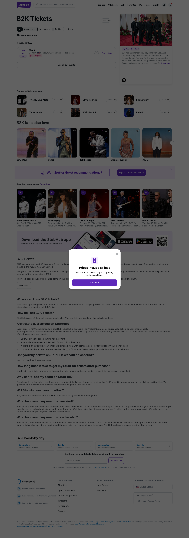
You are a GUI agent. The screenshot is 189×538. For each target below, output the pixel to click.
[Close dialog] (117, 254)
